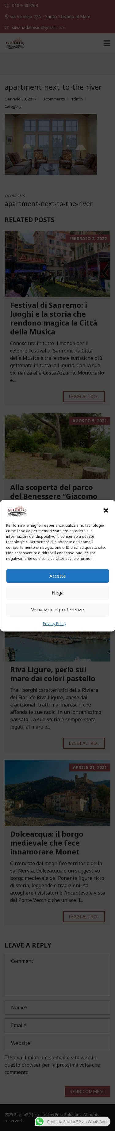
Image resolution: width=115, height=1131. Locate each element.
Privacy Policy (54, 623)
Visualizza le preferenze (57, 609)
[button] (106, 510)
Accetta (57, 576)
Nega (57, 593)
